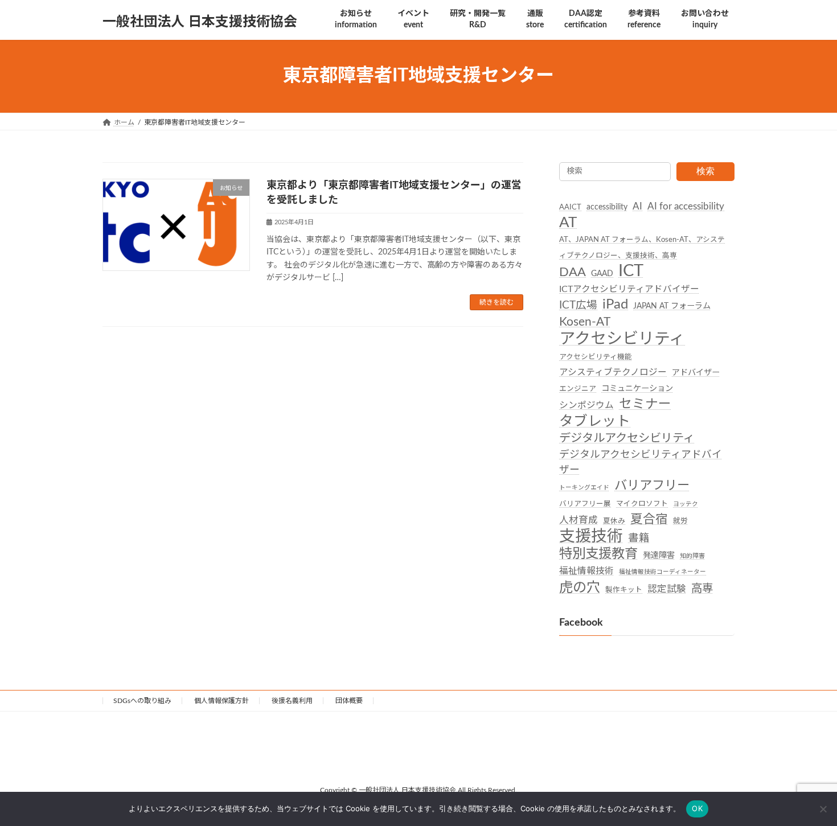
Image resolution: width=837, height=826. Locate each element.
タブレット (594, 421)
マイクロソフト (642, 503)
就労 (680, 520)
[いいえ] (822, 809)
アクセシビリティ (622, 338)
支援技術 (591, 536)
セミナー (645, 404)
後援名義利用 (292, 700)
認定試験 (666, 588)
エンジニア (577, 388)
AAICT (570, 207)
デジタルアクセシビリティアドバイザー (640, 462)
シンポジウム (586, 405)
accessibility (606, 207)
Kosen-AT (584, 322)
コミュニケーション (637, 389)
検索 (705, 171)
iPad (615, 304)
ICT (630, 270)
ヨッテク (685, 503)
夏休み (614, 520)
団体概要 (349, 700)
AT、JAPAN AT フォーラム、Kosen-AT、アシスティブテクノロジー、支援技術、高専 (642, 247)
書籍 (639, 538)
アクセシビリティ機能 (595, 356)
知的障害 (692, 556)
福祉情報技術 (586, 571)
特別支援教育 (598, 554)
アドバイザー (696, 373)
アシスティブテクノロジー (613, 372)
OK (697, 808)
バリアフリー (652, 485)
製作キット (623, 589)
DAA (572, 272)
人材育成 (578, 519)
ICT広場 (578, 305)
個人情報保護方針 (221, 700)
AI (637, 206)
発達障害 (659, 556)
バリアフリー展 (585, 503)
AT (568, 222)
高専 (702, 588)
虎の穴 (579, 587)
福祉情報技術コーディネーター (662, 572)
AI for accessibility (685, 206)
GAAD (602, 273)
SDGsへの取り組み (142, 700)
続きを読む (496, 302)
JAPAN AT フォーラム (672, 306)
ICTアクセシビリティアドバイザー (629, 289)
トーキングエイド (584, 487)
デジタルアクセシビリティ (627, 437)
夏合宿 (649, 519)
